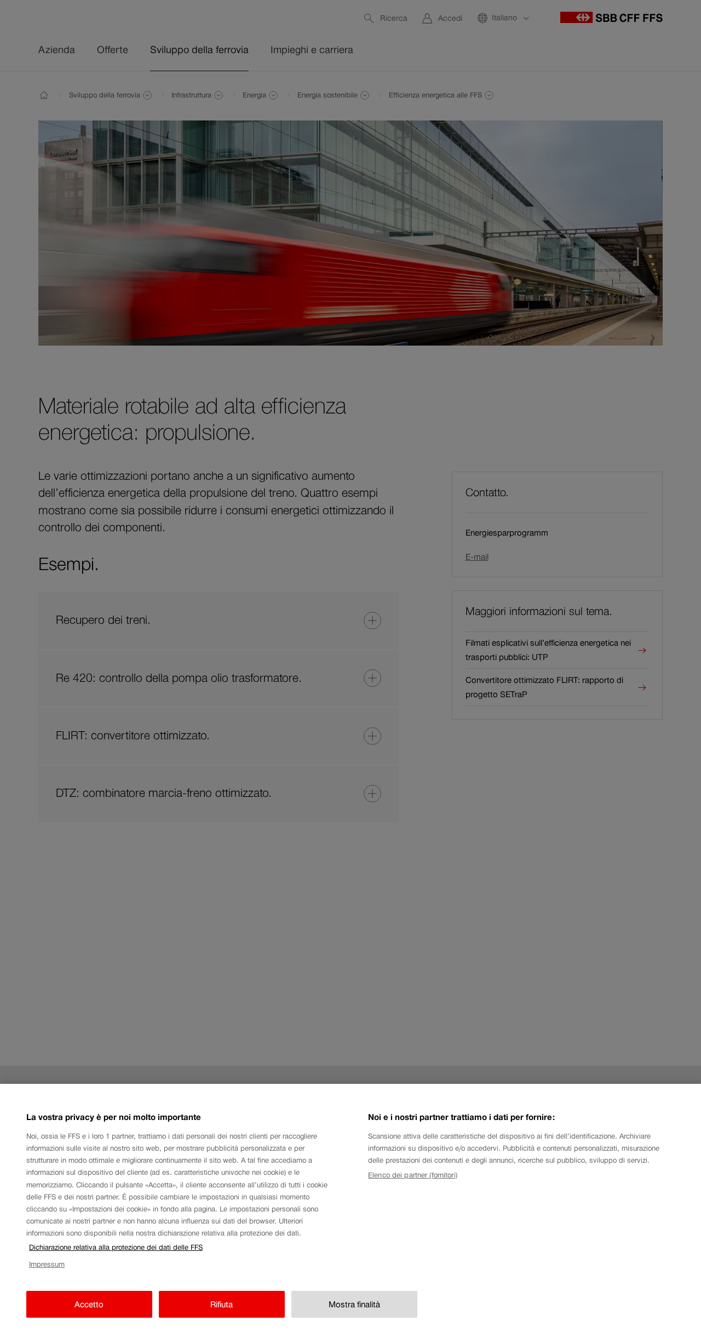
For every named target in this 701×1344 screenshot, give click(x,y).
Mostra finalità (354, 1304)
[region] (350, 1214)
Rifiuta (221, 1304)
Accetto (89, 1304)
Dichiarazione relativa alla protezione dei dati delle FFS (116, 1247)
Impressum (47, 1264)
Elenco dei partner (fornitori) (412, 1175)
